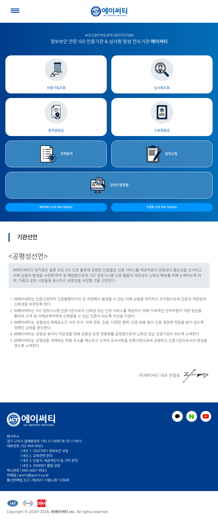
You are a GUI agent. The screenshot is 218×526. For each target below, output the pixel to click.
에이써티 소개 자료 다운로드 (56, 207)
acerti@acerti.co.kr (34, 475)
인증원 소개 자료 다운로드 (161, 207)
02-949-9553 (32, 446)
